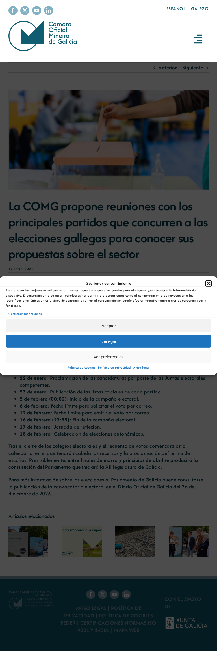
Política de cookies (82, 367)
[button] (208, 283)
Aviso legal (141, 367)
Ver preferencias (109, 356)
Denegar (108, 341)
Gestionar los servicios (25, 313)
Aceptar (108, 325)
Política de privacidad (114, 367)
